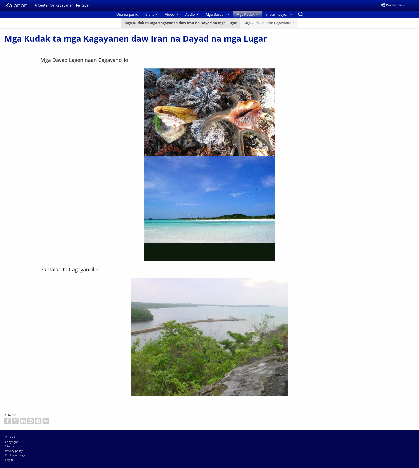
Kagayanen (394, 5)
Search (301, 14)
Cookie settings (15, 455)
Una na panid (127, 14)
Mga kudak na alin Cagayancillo (269, 22)
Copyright (11, 442)
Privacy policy (14, 451)
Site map (10, 446)
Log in (9, 460)
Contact (10, 437)
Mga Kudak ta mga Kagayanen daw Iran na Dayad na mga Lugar (181, 22)
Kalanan (16, 5)
